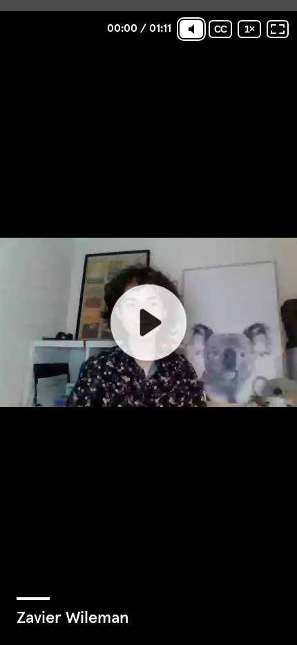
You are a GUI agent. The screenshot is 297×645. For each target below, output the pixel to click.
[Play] (148, 322)
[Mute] (191, 29)
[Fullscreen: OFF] (278, 29)
